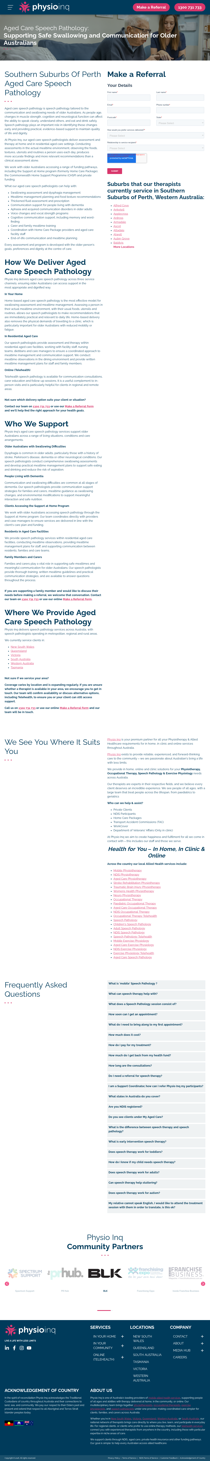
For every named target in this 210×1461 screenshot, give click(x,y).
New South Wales (22, 646)
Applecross (120, 213)
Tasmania (17, 667)
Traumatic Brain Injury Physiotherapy (137, 887)
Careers (180, 1357)
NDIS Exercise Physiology (130, 949)
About (178, 1343)
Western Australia (22, 663)
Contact (180, 1336)
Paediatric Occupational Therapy (134, 903)
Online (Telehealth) (103, 1357)
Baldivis (118, 242)
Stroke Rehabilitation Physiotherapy (136, 882)
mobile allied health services (164, 1398)
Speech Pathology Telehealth (132, 936)
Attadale (118, 230)
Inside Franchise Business (145, 1291)
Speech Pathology (125, 920)
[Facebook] (14, 1348)
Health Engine (186, 1291)
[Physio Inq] (44, 7)
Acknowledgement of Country (192, 1458)
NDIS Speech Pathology (129, 932)
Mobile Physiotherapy (127, 870)
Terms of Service (129, 1458)
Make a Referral (151, 7)
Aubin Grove (121, 238)
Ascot (117, 226)
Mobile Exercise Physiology (131, 940)
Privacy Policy (114, 1458)
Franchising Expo (105, 1291)
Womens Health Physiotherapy (133, 891)
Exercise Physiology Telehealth (133, 953)
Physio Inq (114, 739)
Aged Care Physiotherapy (130, 878)
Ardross (118, 218)
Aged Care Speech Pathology (132, 957)
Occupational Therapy (127, 899)
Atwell (117, 234)
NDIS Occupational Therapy (131, 911)
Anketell (118, 209)
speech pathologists (122, 1409)
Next (203, 1283)
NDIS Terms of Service (148, 1458)
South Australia (20, 659)
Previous (7, 1283)
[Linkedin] (7, 1348)
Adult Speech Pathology (129, 928)
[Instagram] (21, 1348)
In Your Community (103, 1346)
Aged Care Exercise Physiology (133, 944)
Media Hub (181, 1350)
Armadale (119, 222)
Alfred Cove (121, 205)
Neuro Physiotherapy (127, 895)
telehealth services (192, 1426)
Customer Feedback (169, 1458)
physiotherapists (143, 1405)
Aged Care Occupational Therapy (135, 907)
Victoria (15, 655)
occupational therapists (167, 1405)
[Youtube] (29, 1348)
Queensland (19, 651)
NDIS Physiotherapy (126, 874)
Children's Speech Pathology (132, 924)
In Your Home (104, 1336)
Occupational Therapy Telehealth (135, 916)
